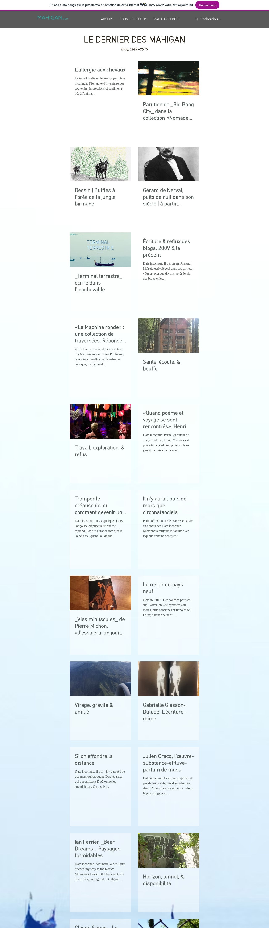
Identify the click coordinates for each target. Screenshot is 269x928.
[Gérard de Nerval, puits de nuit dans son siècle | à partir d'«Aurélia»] (168, 164)
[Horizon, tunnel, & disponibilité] (168, 850)
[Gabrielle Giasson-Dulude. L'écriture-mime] (168, 678)
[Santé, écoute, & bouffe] (168, 335)
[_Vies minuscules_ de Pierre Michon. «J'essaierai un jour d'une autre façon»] (100, 593)
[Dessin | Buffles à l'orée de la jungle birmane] (100, 164)
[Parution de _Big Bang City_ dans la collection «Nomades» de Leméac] (168, 78)
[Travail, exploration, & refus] (100, 421)
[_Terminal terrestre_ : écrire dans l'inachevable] (100, 249)
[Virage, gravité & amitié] (100, 678)
